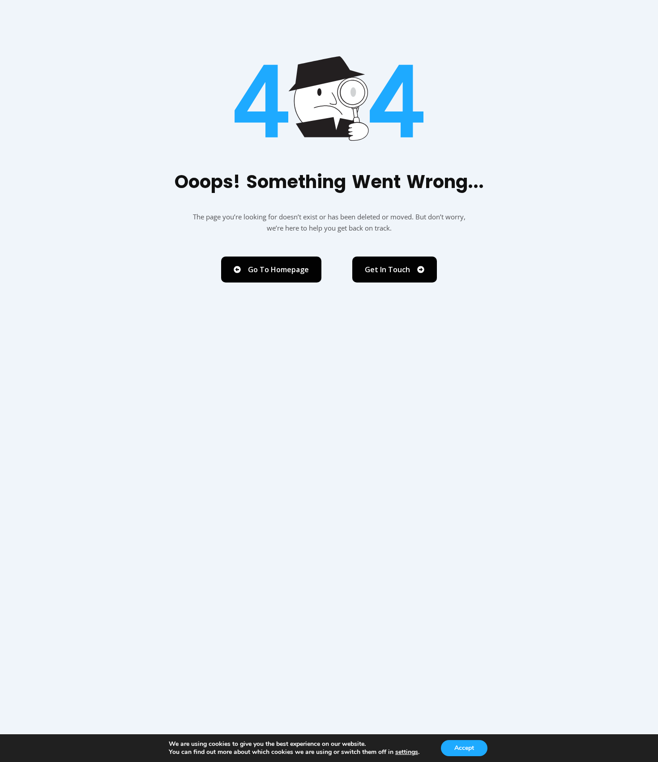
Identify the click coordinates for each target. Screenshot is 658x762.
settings (406, 752)
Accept (464, 748)
